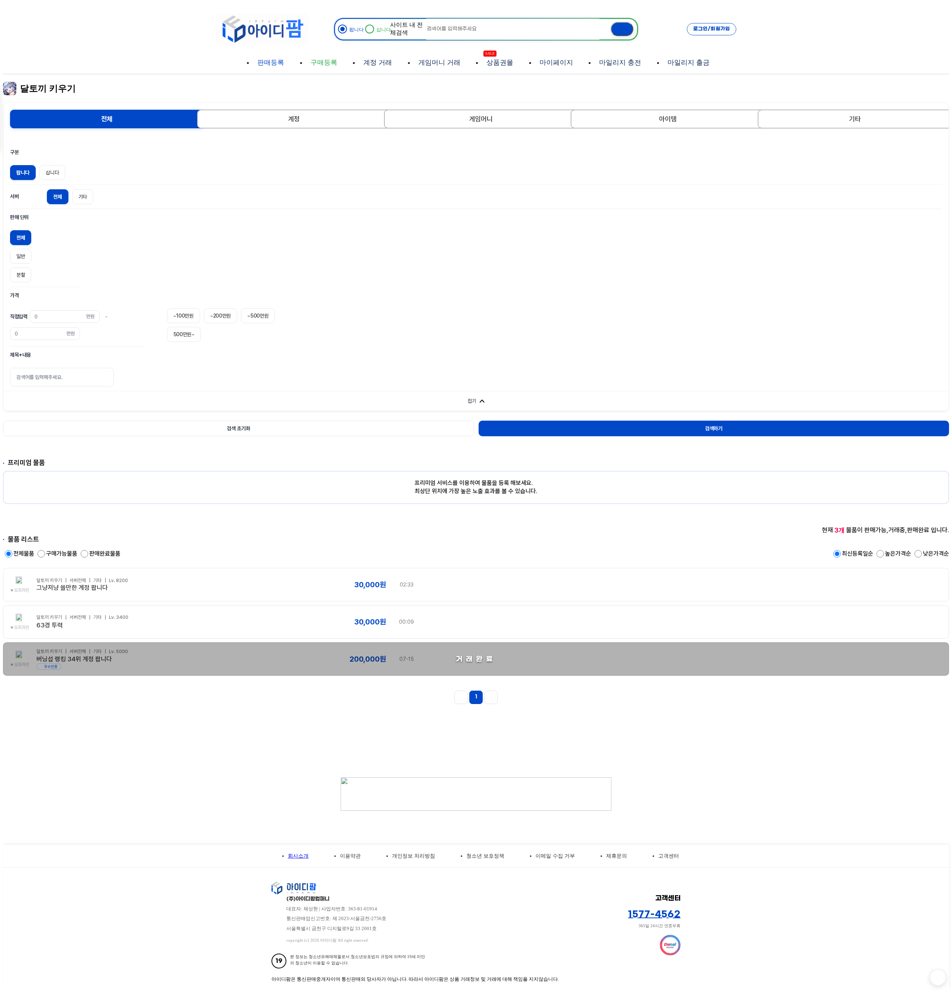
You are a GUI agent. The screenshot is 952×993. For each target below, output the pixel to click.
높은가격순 (899, 553)
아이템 (667, 119)
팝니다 (22, 173)
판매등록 (270, 62)
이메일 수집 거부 (555, 856)
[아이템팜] (442, 888)
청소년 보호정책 (485, 856)
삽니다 (52, 173)
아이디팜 (262, 28)
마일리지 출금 (689, 62)
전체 (107, 119)
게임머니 (481, 119)
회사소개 (298, 856)
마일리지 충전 (620, 62)
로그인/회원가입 (711, 29)
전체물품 (24, 553)
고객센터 (668, 856)
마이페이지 (556, 62)
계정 (294, 119)
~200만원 (220, 316)
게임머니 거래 (439, 62)
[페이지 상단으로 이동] (938, 977)
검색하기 (714, 428)
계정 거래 (377, 62)
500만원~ (183, 334)
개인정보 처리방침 (413, 856)
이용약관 (350, 856)
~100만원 (183, 316)
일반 (20, 256)
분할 (20, 275)
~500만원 (257, 316)
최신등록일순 (858, 553)
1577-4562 (654, 914)
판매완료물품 (104, 553)
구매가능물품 (62, 553)
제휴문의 (616, 856)
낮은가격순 (936, 553)
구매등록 (324, 62)
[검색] (622, 29)
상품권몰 (499, 58)
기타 (855, 119)
